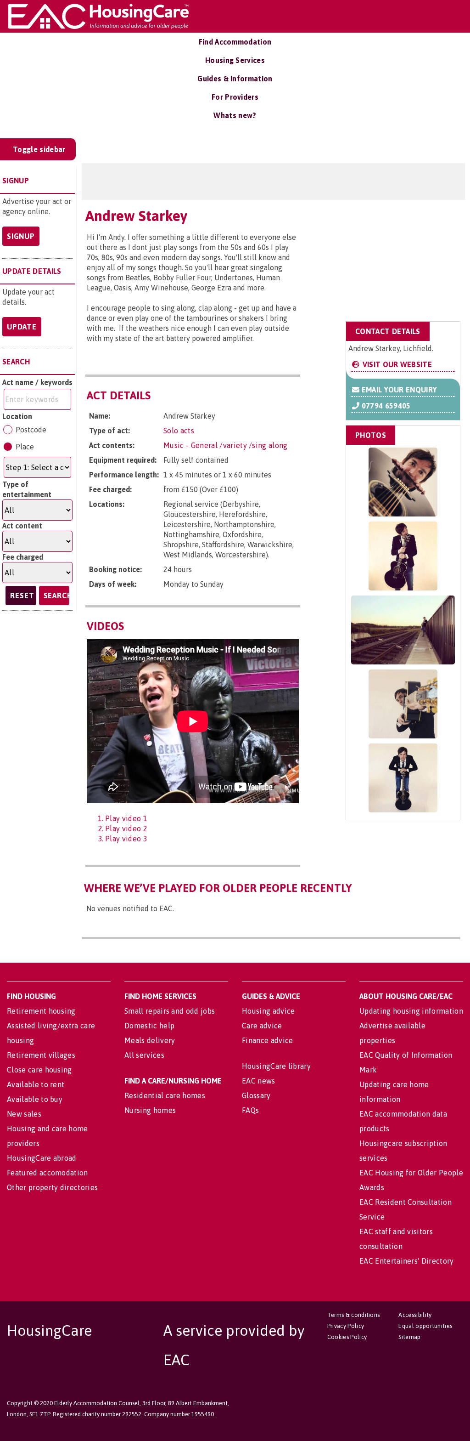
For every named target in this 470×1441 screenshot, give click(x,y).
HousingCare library (276, 1066)
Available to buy (34, 1099)
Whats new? (234, 115)
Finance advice (267, 1040)
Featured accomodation (47, 1173)
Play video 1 (126, 818)
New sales (24, 1114)
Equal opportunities (425, 1325)
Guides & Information (234, 78)
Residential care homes (164, 1095)
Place (25, 447)
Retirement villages (41, 1055)
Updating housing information (411, 1011)
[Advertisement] (387, 259)
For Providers (235, 97)
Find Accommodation (235, 42)
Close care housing (39, 1070)
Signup (21, 236)
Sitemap (409, 1336)
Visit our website (396, 364)
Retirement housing (41, 1011)
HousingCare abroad (42, 1158)
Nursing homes (150, 1110)
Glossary (256, 1095)
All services (144, 1055)
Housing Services (235, 60)
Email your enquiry (398, 390)
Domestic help (149, 1025)
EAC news (258, 1081)
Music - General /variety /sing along (225, 445)
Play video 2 (126, 828)
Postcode (31, 429)
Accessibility (414, 1314)
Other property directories (52, 1187)
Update (22, 327)
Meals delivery (149, 1040)
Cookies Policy (347, 1336)
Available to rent (35, 1084)
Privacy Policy (345, 1325)
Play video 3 (126, 838)
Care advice (262, 1025)
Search (56, 595)
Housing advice (268, 1011)
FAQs (250, 1110)
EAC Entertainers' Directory (406, 1261)
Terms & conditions (353, 1314)
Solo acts (178, 430)
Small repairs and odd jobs (169, 1011)
